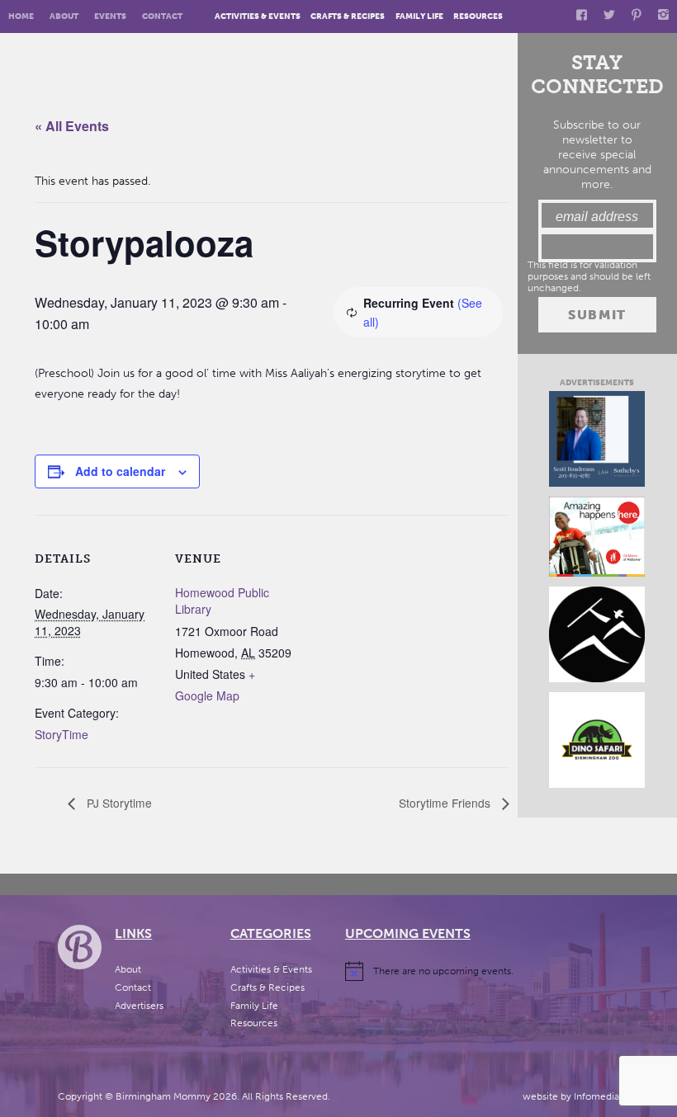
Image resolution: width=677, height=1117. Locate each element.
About (64, 16)
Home (21, 16)
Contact (162, 16)
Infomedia (596, 1096)
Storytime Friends (446, 802)
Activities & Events (258, 16)
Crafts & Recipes (347, 16)
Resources (478, 16)
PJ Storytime (117, 802)
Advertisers (139, 1005)
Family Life (419, 16)
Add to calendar (120, 471)
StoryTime (61, 734)
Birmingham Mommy (163, 1096)
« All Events (72, 125)
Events (110, 16)
